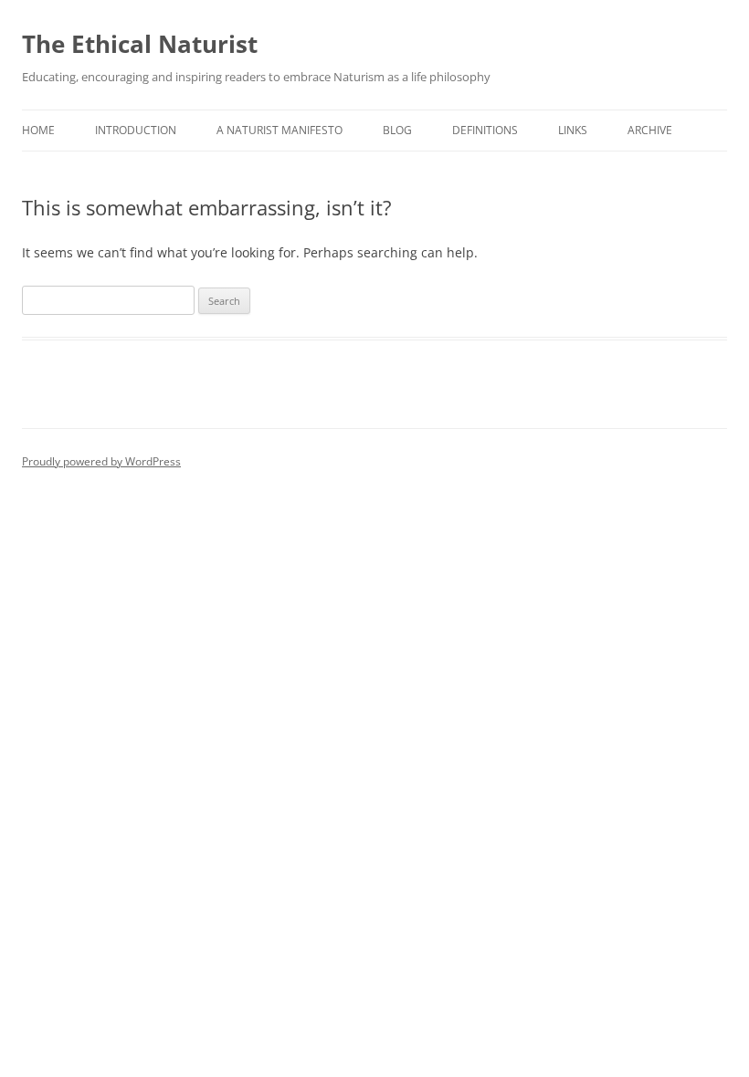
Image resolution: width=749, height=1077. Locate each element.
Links (572, 130)
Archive (650, 130)
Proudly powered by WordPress (101, 461)
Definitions (485, 130)
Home (38, 130)
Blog (397, 130)
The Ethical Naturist (140, 43)
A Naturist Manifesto (279, 130)
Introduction (135, 130)
